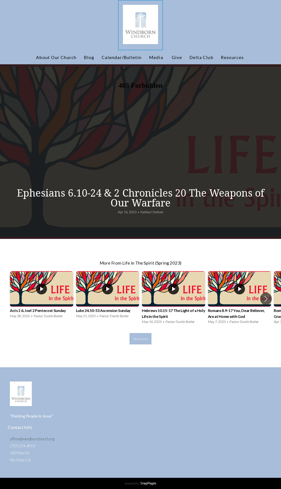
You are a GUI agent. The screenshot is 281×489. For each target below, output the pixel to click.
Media (156, 57)
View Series (140, 339)
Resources (233, 57)
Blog (89, 57)
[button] (266, 299)
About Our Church (56, 57)
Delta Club (201, 57)
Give (177, 57)
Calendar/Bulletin (121, 57)
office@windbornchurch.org (32, 439)
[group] (41, 296)
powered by (140, 483)
